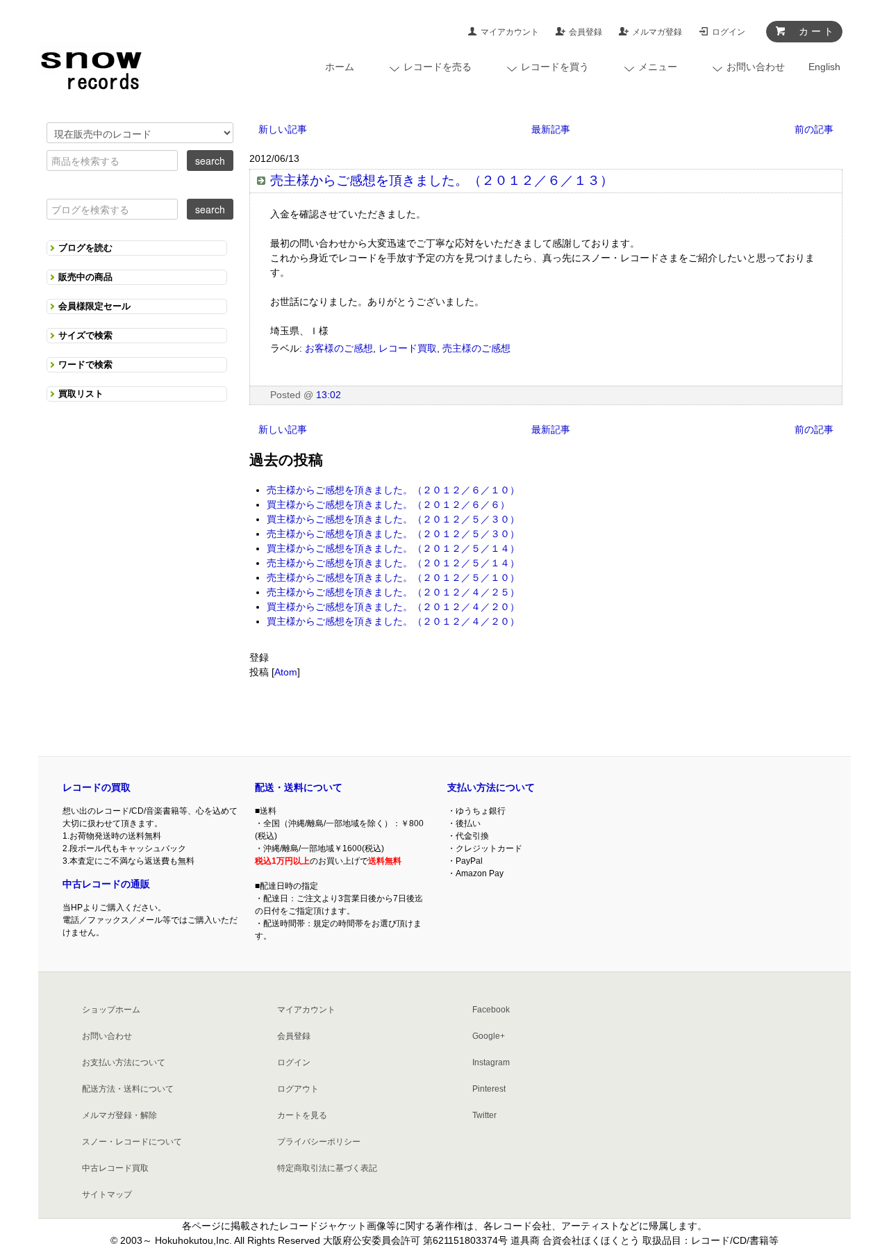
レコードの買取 (97, 787)
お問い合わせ (107, 1036)
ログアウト (298, 1089)
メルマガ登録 (657, 32)
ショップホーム (111, 1010)
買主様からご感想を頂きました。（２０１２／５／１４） (393, 548)
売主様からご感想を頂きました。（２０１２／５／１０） (393, 577)
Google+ (488, 1036)
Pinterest (489, 1089)
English (824, 66)
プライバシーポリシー (318, 1142)
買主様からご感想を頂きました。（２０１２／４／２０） (393, 606)
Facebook (491, 1010)
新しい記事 (282, 129)
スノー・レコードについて (132, 1142)
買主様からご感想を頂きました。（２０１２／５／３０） (393, 519)
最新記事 (550, 129)
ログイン (728, 32)
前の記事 (814, 129)
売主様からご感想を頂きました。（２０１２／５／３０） (393, 533)
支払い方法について (491, 787)
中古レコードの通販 (106, 883)
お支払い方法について (123, 1062)
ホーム (339, 66)
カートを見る (302, 1115)
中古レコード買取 (115, 1168)
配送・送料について (298, 787)
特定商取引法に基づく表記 (327, 1168)
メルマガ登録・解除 (119, 1115)
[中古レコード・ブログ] (90, 67)
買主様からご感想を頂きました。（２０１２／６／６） (388, 504)
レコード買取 (408, 348)
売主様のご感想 (476, 348)
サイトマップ (107, 1194)
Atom (285, 672)
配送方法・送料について (128, 1089)
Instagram (491, 1062)
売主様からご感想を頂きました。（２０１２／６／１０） (393, 489)
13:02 (328, 394)
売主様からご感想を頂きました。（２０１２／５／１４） (393, 562)
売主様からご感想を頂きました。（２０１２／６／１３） (441, 180)
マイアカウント (510, 32)
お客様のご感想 (339, 348)
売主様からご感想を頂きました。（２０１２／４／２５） (393, 592)
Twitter (484, 1115)
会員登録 (585, 32)
